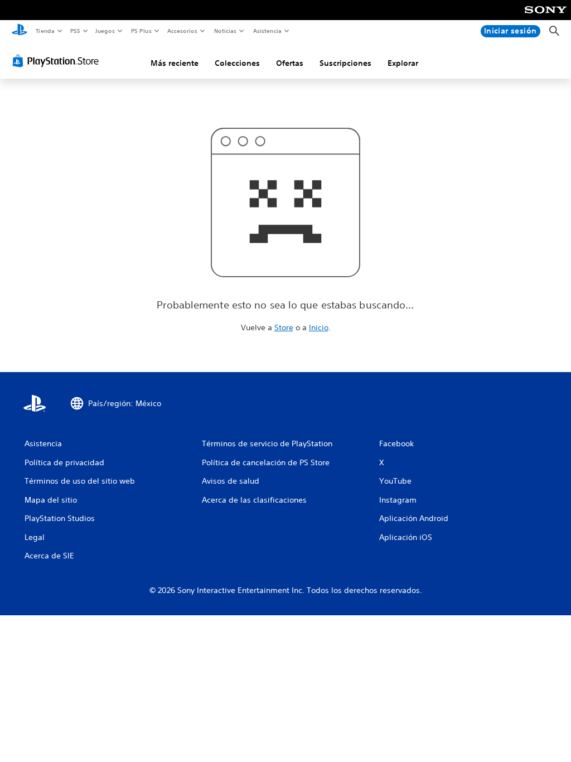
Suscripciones (345, 63)
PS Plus (141, 31)
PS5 (75, 31)
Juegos (105, 31)
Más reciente (175, 63)
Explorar (403, 63)
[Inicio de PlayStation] (19, 31)
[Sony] (545, 17)
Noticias (225, 31)
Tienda (44, 31)
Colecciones (237, 63)
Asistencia (267, 31)
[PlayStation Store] (58, 61)
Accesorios (182, 31)
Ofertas (289, 63)
